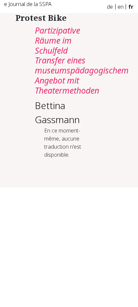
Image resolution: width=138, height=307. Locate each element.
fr (130, 6)
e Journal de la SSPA (28, 4)
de (110, 6)
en (121, 6)
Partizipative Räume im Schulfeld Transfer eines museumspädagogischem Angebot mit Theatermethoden (82, 60)
